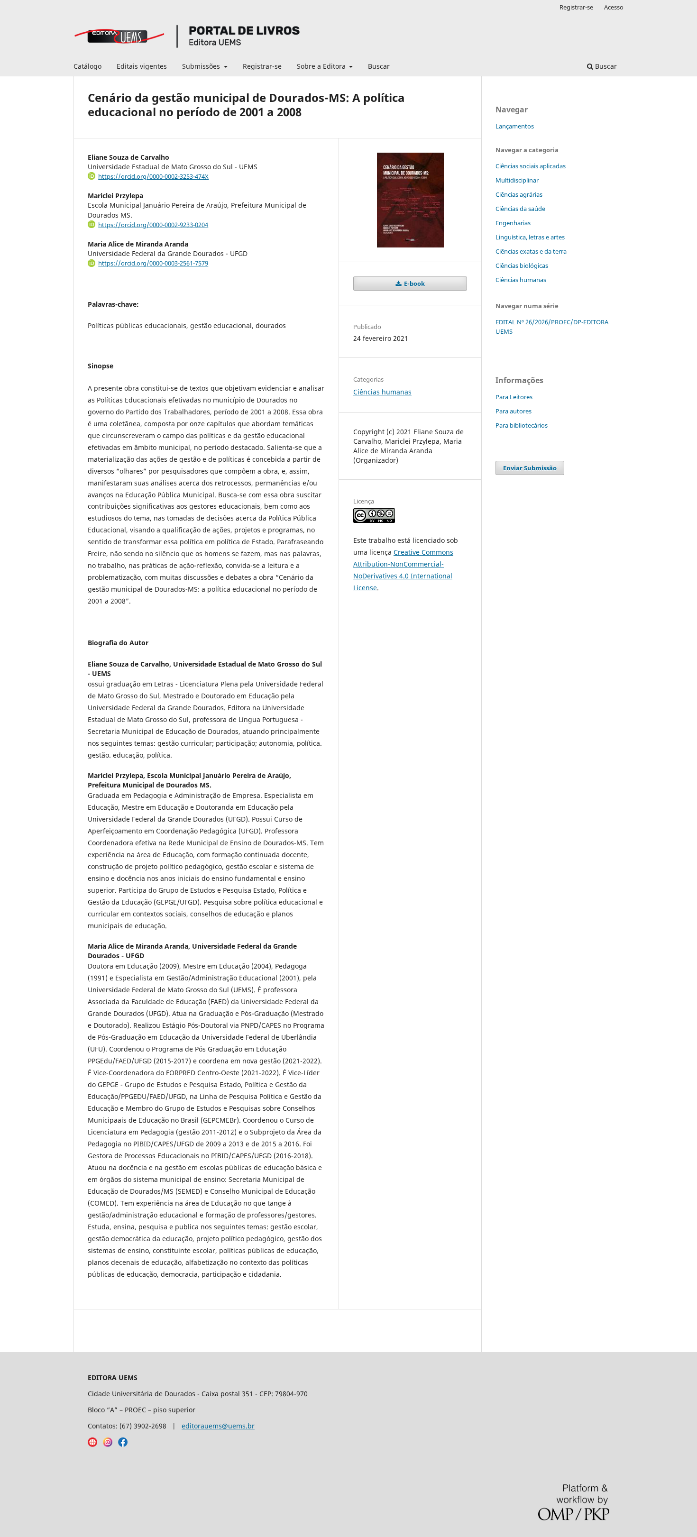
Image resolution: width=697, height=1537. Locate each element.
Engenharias (513, 223)
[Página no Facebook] (123, 1444)
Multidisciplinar (517, 180)
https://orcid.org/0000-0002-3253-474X (153, 176)
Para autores (513, 411)
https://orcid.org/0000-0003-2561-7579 (153, 263)
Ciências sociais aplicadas (530, 166)
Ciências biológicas (521, 265)
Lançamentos (514, 126)
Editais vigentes (142, 66)
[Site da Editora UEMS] (92, 1444)
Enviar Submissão (530, 468)
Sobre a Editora (322, 66)
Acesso (614, 7)
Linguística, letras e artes (530, 237)
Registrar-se (262, 66)
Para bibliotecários (521, 425)
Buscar (379, 66)
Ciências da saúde (520, 208)
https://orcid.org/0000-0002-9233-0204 (153, 224)
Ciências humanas (382, 391)
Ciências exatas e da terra (531, 251)
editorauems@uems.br (218, 1425)
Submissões (202, 66)
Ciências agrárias (518, 194)
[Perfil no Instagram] (107, 1444)
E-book (414, 283)
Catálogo (87, 66)
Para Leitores (513, 397)
